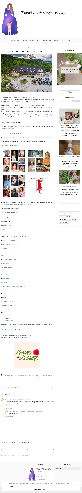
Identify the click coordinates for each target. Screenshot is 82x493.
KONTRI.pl (9, 252)
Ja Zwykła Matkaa (11, 399)
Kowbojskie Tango (69, 186)
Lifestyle (38, 40)
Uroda (32, 40)
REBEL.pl (4, 282)
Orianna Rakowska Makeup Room (15, 233)
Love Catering (5, 263)
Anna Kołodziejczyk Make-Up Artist (16, 236)
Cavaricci (4, 255)
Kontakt (69, 40)
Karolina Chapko (33, 132)
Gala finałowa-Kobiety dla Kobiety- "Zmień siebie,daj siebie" (16, 330)
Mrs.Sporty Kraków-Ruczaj (9, 290)
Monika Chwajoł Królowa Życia (27, 137)
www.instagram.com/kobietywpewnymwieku (34, 377)
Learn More (38, 489)
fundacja (26, 107)
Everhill (3, 229)
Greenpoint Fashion (9, 128)
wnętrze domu (64, 222)
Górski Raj (46, 116)
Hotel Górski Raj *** (7, 216)
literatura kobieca (65, 216)
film (22, 115)
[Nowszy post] (1, 449)
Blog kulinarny (47, 40)
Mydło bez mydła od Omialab (69, 156)
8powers (4, 312)
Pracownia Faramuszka (8, 293)
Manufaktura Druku (7, 305)
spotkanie (74, 219)
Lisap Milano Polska (7, 274)
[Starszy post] (53, 449)
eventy (62, 213)
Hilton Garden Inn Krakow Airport (9, 326)
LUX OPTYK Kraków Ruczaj (9, 259)
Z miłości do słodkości (7, 301)
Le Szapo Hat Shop (7, 267)
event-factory (5, 309)
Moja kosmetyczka (65, 219)
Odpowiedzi (9, 408)
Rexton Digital (5, 217)
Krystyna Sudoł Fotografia (24, 204)
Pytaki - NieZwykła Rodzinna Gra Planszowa (13, 286)
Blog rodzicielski (59, 40)
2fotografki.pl (16, 208)
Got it (44, 489)
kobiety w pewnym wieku (17, 411)
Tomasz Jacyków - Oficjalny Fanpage (22, 126)
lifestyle (68, 213)
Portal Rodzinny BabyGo (7, 320)
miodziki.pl (4, 297)
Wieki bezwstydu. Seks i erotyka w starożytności (70, 126)
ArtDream (4, 248)
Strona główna (15, 40)
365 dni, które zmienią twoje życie (70, 70)
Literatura (25, 40)
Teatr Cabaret (5, 278)
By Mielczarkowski (6, 271)
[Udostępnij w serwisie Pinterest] (53, 388)
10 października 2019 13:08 (25, 399)
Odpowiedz (8, 405)
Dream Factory (29, 236)
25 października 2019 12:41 (35, 411)
